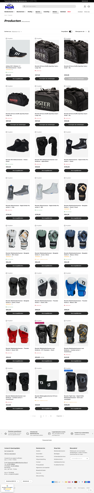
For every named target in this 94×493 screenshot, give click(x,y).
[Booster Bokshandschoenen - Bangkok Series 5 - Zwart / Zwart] (18, 286)
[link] (33, 416)
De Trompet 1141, (9, 451)
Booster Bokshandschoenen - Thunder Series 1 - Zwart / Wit (46, 301)
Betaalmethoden (41, 470)
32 (51, 416)
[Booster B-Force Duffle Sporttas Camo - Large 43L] (47, 52)
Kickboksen (69, 487)
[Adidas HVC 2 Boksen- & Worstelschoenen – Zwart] (18, 52)
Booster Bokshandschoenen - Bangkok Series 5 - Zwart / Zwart (17, 301)
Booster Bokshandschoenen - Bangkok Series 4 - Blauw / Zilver (75, 254)
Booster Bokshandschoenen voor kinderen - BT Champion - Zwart (45, 349)
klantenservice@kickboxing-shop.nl (18, 462)
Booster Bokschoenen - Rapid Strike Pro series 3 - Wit (47, 206)
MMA (75, 487)
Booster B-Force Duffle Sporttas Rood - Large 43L (17, 114)
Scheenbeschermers (59, 456)
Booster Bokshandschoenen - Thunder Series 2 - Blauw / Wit (75, 301)
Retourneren (39, 456)
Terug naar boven (47, 440)
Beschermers (20, 11)
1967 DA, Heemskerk (10, 453)
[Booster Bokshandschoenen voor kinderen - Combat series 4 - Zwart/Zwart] (18, 382)
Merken (55, 11)
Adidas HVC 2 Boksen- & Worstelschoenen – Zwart (13, 66)
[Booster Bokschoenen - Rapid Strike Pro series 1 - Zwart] (76, 145)
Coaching (46, 11)
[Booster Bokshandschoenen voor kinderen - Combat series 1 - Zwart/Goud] (76, 334)
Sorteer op (7, 31)
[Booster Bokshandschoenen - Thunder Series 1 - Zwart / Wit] (47, 286)
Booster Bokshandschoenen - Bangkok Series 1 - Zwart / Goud (75, 206)
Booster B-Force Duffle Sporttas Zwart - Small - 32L (76, 114)
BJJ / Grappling (81, 487)
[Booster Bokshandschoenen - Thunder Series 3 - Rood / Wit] (18, 334)
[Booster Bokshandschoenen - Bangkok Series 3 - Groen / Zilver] (47, 239)
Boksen (88, 487)
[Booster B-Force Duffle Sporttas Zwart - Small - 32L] (76, 99)
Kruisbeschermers (59, 464)
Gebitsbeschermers (59, 462)
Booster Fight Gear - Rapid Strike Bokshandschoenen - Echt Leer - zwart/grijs (74, 397)
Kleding (30, 11)
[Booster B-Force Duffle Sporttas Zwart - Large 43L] (47, 99)
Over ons (87, 11)
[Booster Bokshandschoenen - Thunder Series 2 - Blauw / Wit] (76, 286)
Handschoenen (8, 11)
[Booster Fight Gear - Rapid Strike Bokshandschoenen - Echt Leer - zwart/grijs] (76, 382)
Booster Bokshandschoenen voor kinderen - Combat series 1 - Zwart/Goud (74, 350)
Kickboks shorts (58, 459)
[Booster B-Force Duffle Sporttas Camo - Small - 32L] (76, 52)
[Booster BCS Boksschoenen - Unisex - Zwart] (18, 145)
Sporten (38, 11)
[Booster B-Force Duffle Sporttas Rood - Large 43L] (18, 99)
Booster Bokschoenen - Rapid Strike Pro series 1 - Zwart (76, 160)
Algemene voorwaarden (43, 467)
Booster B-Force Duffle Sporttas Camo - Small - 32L (76, 66)
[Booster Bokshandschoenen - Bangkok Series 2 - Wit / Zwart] (18, 239)
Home (5, 15)
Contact (80, 11)
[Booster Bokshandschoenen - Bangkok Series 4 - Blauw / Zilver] (76, 239)
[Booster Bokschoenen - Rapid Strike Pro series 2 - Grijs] (18, 191)
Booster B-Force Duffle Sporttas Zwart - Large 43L (47, 114)
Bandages (57, 453)
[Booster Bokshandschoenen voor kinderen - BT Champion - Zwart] (47, 334)
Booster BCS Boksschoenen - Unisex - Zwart (17, 160)
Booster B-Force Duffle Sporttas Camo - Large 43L (47, 66)
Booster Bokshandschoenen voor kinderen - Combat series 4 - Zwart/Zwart (16, 397)
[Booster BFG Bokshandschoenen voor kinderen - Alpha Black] (47, 145)
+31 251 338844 (11, 464)
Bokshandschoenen (59, 451)
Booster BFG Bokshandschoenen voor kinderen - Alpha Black (46, 160)
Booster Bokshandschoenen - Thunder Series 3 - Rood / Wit (17, 349)
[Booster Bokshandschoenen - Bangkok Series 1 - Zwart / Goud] (76, 191)
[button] (88, 6)
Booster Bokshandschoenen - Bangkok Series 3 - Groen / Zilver (46, 254)
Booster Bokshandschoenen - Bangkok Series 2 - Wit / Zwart (17, 254)
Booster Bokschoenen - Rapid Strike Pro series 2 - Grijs (18, 206)
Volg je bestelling (41, 459)
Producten (10, 15)
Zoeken (38, 451)
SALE (69, 11)
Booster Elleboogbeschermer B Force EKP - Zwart (46, 396)
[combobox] (49, 6)
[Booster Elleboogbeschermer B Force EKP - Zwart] (47, 382)
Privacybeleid (40, 464)
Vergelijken (64, 31)
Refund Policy (40, 476)
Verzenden (39, 453)
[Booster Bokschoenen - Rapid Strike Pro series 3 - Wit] (47, 191)
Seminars (63, 11)
